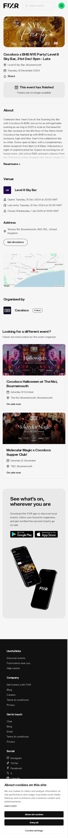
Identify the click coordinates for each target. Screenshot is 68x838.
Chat (9, 721)
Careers (11, 694)
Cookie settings (34, 830)
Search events (36, 5)
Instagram (16, 758)
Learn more (10, 805)
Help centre (13, 668)
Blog (9, 689)
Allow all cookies (34, 814)
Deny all (34, 822)
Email (10, 731)
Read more (10, 164)
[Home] (11, 6)
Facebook (16, 768)
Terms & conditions (18, 699)
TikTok (14, 763)
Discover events (16, 658)
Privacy (11, 704)
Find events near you (18, 663)
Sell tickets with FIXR (19, 684)
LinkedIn (15, 778)
